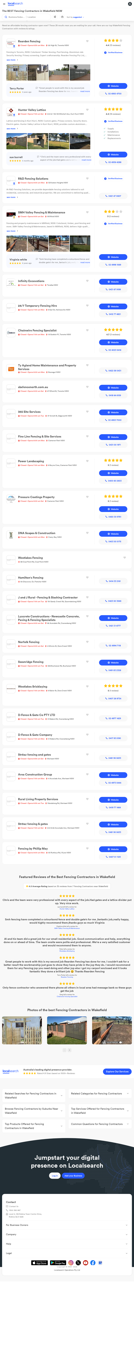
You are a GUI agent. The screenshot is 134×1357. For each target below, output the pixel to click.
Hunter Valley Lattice (67, 909)
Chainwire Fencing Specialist (67, 996)
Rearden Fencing (67, 977)
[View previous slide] (64, 1050)
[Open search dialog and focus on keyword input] (4, 17)
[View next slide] (69, 1050)
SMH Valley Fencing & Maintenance (67, 928)
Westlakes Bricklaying (67, 951)
